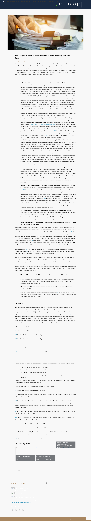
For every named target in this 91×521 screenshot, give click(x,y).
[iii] (47, 135)
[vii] (45, 198)
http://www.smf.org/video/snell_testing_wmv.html (43, 124)
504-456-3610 (69, 4)
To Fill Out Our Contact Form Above (21, 502)
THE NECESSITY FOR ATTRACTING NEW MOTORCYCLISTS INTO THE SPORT (64, 445)
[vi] (24, 189)
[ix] (43, 234)
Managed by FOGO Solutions (58, 519)
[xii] (27, 251)
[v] (26, 178)
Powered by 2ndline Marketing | (45, 519)
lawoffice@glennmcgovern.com (24, 497)
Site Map (73, 519)
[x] (32, 240)
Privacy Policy (78, 519)
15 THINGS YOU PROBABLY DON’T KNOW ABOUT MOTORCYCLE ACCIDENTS (44, 458)
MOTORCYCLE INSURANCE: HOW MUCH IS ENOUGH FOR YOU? (24, 458)
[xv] (70, 314)
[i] (45, 106)
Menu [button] (85, 6)
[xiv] (58, 292)
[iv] (40, 163)
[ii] (55, 131)
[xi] (27, 249)
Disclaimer (68, 519)
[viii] (71, 231)
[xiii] (33, 288)
